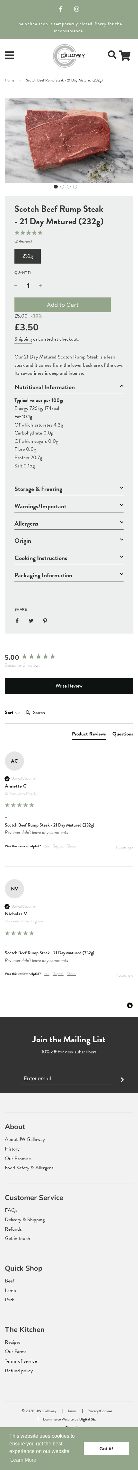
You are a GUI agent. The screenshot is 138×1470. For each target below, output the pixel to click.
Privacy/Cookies (100, 1411)
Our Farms (16, 1351)
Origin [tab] (22, 540)
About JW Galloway (25, 1139)
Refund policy (19, 1370)
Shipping (23, 339)
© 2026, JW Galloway (39, 1411)
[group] (69, 658)
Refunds (13, 1229)
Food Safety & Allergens (29, 1168)
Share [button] (71, 846)
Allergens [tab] (26, 523)
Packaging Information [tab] (43, 575)
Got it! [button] (106, 1448)
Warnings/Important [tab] (40, 506)
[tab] (89, 735)
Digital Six (87, 1419)
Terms (72, 1411)
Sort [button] (10, 712)
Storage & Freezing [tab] (38, 489)
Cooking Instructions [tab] (40, 558)
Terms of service (21, 1361)
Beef (9, 1281)
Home (9, 80)
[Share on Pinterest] (45, 620)
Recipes (13, 1342)
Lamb (10, 1290)
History (12, 1149)
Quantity (22, 272)
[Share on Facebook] (18, 620)
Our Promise (18, 1158)
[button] (56, 187)
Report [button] (58, 846)
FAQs (11, 1210)
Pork (9, 1300)
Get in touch (17, 1238)
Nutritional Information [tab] (44, 387)
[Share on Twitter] (31, 620)
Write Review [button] (69, 685)
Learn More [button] (23, 1460)
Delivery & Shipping (25, 1219)
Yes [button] (46, 846)
